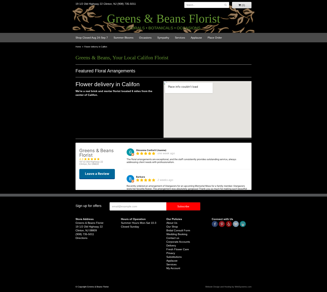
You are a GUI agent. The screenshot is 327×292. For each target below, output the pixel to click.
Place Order (215, 37)
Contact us (172, 237)
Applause (196, 37)
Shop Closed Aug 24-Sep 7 (92, 37)
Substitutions (174, 256)
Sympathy (163, 37)
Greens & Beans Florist (163, 18)
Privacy (170, 253)
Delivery (171, 245)
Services (180, 37)
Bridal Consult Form (178, 230)
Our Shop (172, 226)
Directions (81, 237)
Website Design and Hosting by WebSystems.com (228, 287)
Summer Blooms (123, 37)
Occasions (145, 37)
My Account (173, 268)
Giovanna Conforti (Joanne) (151, 150)
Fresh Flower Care (177, 249)
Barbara (140, 176)
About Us (171, 222)
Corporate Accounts (178, 241)
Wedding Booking (176, 234)
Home (78, 47)
